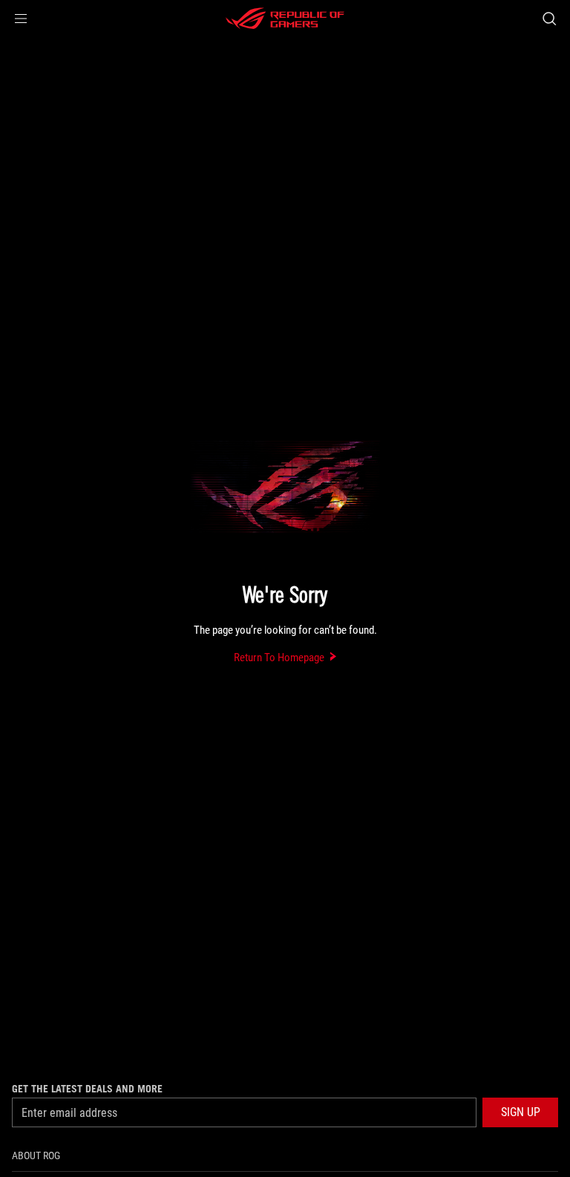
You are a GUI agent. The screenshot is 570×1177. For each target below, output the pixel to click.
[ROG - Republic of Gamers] (285, 18)
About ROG (36, 1155)
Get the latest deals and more (87, 1089)
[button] (21, 18)
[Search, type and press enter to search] (549, 18)
